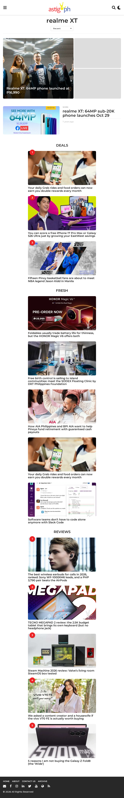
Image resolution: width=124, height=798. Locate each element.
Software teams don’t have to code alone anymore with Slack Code (57, 521)
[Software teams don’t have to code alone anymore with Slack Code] (62, 500)
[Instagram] (16, 786)
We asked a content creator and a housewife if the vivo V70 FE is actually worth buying (60, 717)
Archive (42, 781)
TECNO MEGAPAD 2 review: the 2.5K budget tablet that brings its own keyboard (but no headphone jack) (58, 625)
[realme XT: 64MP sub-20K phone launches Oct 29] (31, 120)
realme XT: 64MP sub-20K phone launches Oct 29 (88, 113)
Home (6, 781)
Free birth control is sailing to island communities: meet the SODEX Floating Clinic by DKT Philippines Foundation (62, 381)
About (16, 781)
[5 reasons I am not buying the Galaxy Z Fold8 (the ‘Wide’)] (62, 741)
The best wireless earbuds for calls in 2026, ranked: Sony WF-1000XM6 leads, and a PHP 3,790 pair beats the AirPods (58, 577)
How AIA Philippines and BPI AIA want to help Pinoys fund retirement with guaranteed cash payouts (60, 429)
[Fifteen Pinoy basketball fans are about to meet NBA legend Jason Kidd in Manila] (62, 258)
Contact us (28, 781)
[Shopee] (42, 786)
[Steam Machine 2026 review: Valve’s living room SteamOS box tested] (62, 651)
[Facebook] (11, 786)
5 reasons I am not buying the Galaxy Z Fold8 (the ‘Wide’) (59, 762)
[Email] (4, 786)
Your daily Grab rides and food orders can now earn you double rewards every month (60, 189)
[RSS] (49, 786)
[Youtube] (36, 786)
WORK (65, 107)
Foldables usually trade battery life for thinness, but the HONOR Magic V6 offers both (61, 334)
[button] (5, 8)
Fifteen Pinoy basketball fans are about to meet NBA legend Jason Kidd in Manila (61, 279)
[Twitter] (29, 786)
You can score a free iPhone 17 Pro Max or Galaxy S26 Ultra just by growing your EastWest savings (62, 234)
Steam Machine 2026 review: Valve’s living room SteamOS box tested (61, 672)
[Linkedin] (23, 786)
